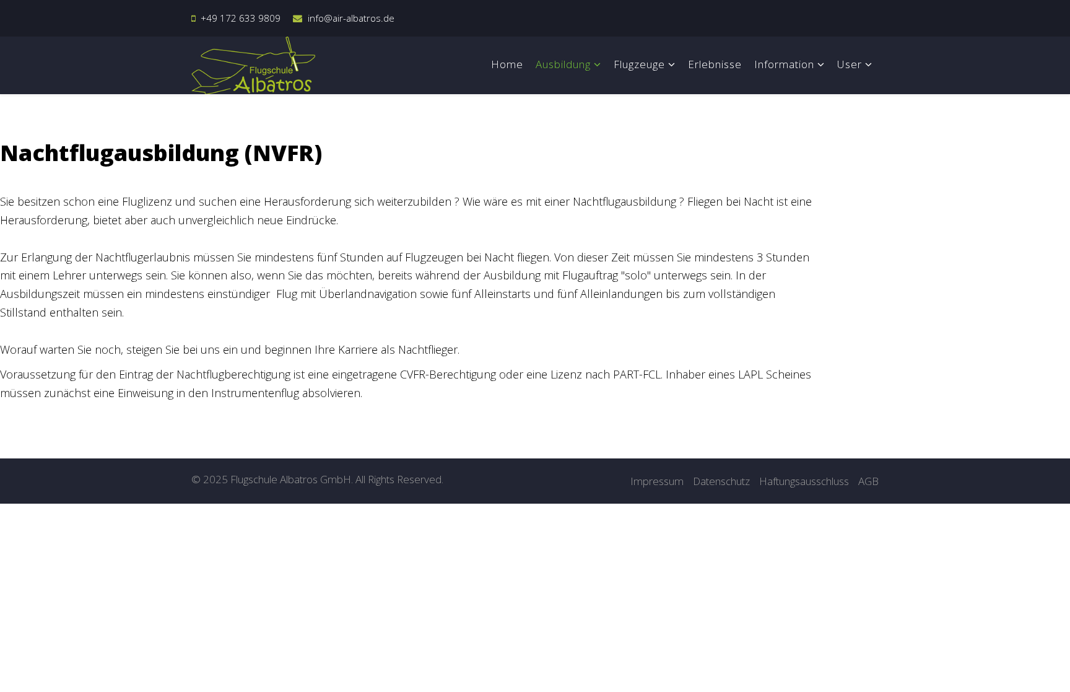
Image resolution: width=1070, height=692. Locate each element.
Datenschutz (721, 481)
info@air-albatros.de (351, 18)
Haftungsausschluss (804, 481)
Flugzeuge (639, 64)
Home (507, 64)
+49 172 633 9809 (241, 18)
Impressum (657, 481)
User (849, 64)
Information (784, 64)
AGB (868, 481)
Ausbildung (563, 64)
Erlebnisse (715, 64)
